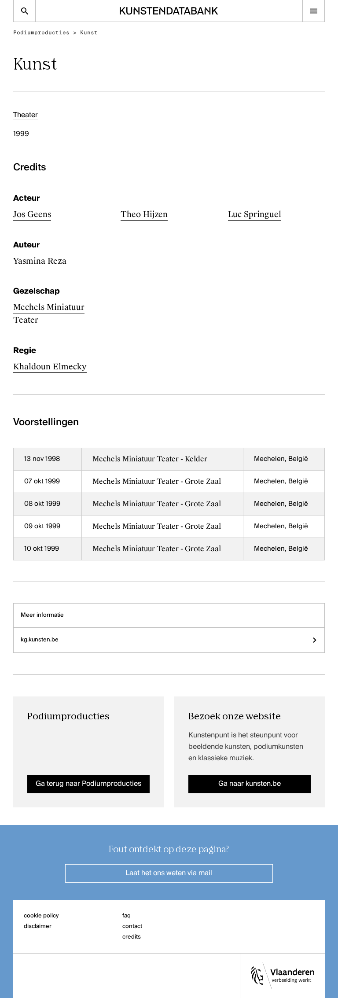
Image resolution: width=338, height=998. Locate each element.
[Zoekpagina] (24, 11)
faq (126, 916)
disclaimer (37, 926)
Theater (25, 115)
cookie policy (41, 916)
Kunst (89, 32)
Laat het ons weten (168, 873)
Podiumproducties (41, 32)
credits (131, 937)
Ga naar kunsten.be (249, 784)
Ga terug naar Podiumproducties (88, 784)
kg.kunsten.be (40, 640)
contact (132, 926)
